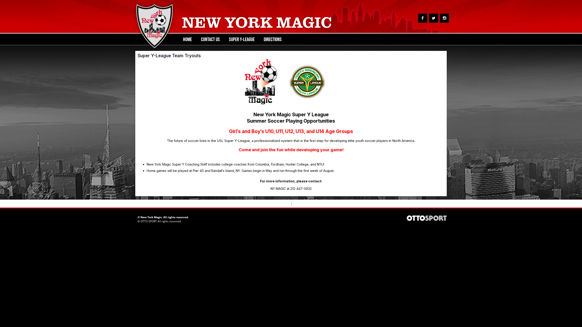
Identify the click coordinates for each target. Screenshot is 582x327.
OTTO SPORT (148, 221)
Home (187, 39)
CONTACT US (210, 39)
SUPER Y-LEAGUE (242, 39)
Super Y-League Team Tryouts (169, 55)
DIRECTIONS (273, 39)
